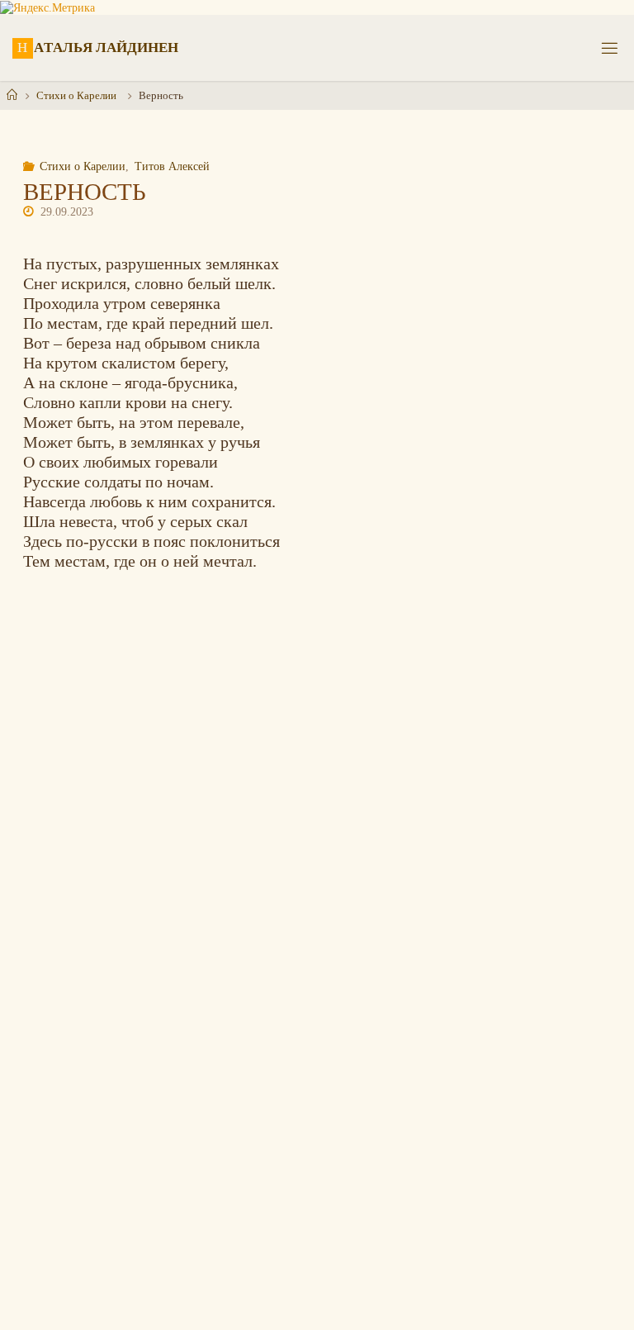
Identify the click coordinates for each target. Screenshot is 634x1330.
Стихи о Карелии (76, 95)
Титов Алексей (172, 166)
